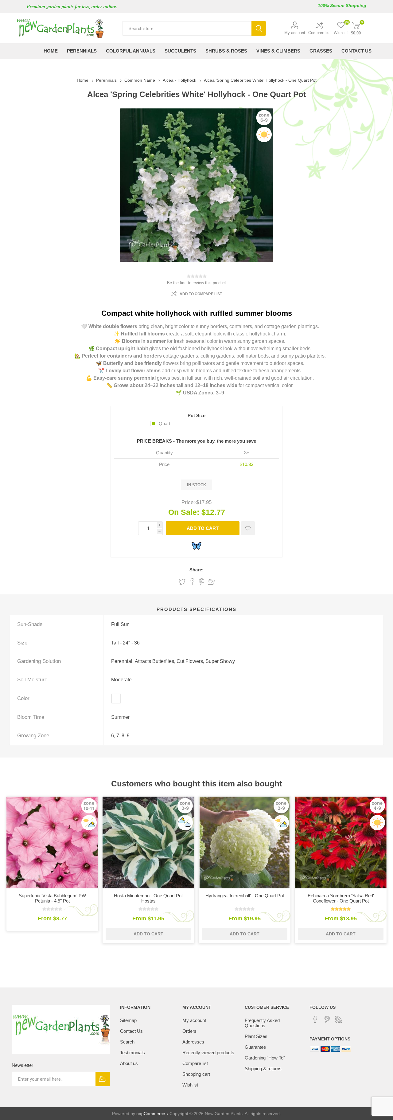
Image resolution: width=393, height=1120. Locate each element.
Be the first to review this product (196, 282)
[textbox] (186, 28)
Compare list (319, 32)
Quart (164, 423)
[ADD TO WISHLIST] (248, 528)
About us (129, 1063)
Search (258, 28)
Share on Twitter (182, 581)
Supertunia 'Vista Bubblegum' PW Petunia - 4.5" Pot (52, 898)
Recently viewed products (208, 1052)
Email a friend (211, 581)
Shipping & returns (263, 1068)
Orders (189, 1031)
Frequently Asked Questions (262, 1023)
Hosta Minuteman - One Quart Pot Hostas (148, 898)
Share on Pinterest (201, 581)
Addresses (193, 1041)
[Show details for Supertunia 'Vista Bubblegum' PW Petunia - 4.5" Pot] (52, 842)
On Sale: (183, 512)
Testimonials (132, 1052)
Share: (196, 569)
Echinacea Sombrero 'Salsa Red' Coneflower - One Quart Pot (341, 898)
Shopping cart (196, 1074)
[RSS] (339, 1019)
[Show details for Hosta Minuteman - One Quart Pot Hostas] (148, 842)
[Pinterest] (327, 1019)
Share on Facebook (192, 581)
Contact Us (131, 1031)
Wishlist (190, 1084)
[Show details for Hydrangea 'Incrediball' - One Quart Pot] (244, 842)
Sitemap (128, 1020)
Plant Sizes (256, 1036)
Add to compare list (201, 294)
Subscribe (102, 1079)
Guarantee (255, 1047)
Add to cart (203, 528)
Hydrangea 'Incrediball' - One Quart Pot (244, 895)
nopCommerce (150, 1113)
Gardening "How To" (265, 1057)
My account (294, 32)
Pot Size (196, 415)
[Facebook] (315, 1019)
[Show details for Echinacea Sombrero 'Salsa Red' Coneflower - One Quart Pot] (341, 842)
